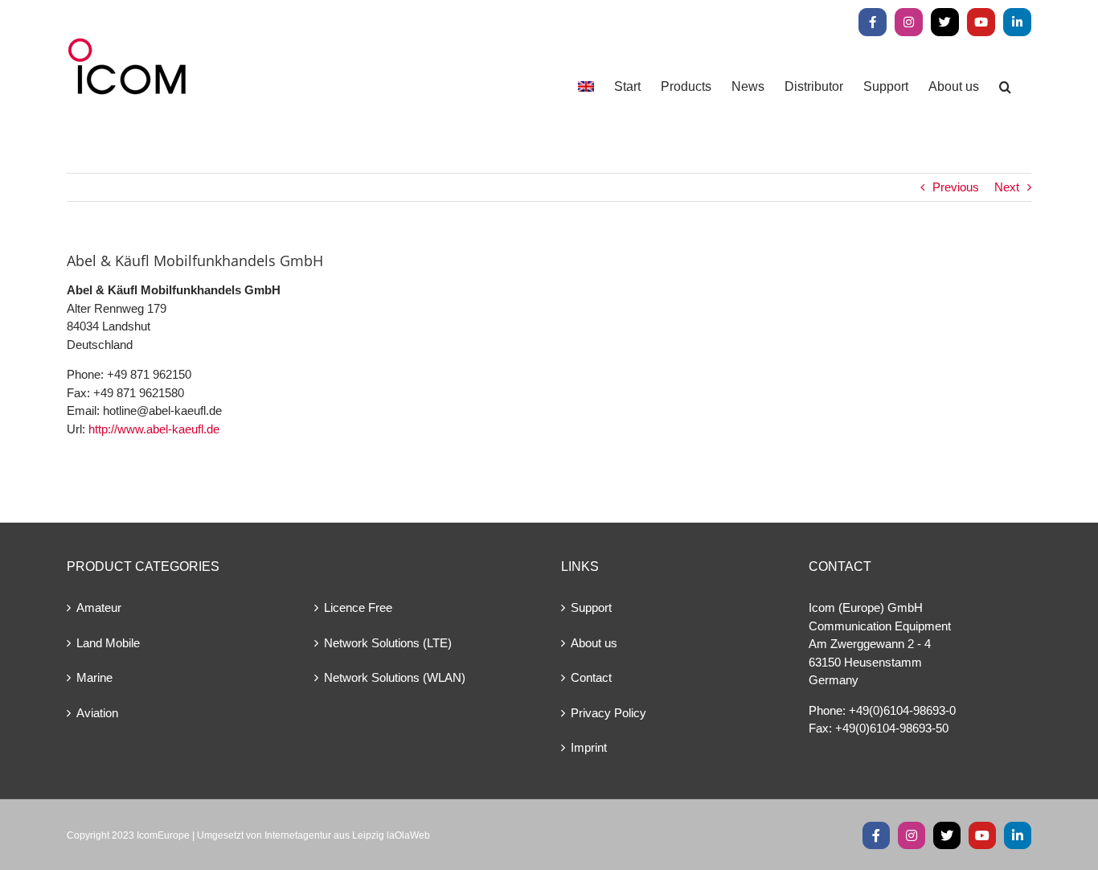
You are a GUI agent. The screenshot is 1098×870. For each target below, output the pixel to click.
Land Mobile (108, 643)
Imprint (589, 747)
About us (594, 643)
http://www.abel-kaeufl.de (153, 429)
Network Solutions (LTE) (388, 643)
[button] (1005, 86)
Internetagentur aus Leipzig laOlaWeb (347, 835)
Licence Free (358, 607)
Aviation (97, 713)
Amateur (98, 607)
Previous (955, 187)
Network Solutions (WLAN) (394, 677)
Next (1006, 187)
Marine (94, 677)
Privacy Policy (608, 713)
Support (591, 607)
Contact (591, 677)
